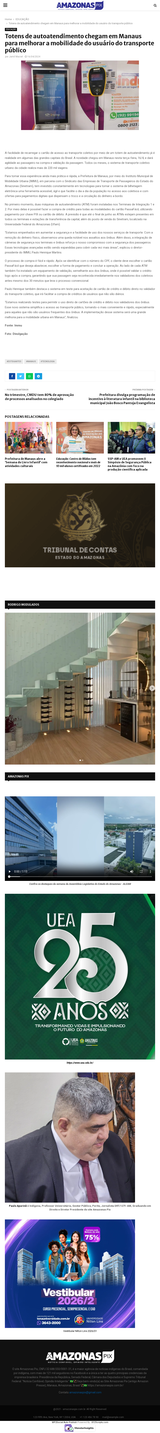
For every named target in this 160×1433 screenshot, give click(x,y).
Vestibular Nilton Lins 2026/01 (80, 1331)
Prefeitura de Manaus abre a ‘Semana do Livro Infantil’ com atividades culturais (26, 462)
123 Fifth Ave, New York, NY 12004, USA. (54, 1417)
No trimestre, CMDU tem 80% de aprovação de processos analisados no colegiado (39, 397)
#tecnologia (48, 361)
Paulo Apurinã (18, 1205)
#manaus (31, 361)
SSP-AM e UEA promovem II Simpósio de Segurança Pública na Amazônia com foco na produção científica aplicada (129, 464)
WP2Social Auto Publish (64, 1422)
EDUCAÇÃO (11, 29)
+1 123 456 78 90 (89, 1417)
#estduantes (14, 361)
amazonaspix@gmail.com (85, 1392)
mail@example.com (113, 1417)
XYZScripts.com (100, 1422)
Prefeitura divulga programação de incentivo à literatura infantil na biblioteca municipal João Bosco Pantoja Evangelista (122, 399)
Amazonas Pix (18, 776)
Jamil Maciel (16, 56)
